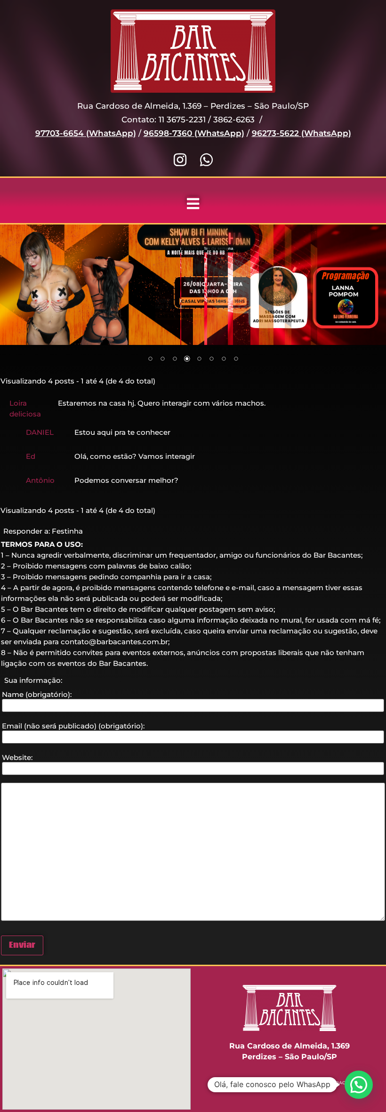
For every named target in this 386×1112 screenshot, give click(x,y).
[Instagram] (180, 159)
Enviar (22, 945)
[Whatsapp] (206, 159)
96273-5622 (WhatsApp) (301, 133)
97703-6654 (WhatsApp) (85, 133)
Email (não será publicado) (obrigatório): (73, 725)
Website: (17, 757)
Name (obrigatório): (37, 694)
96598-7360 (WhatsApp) (194, 133)
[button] (359, 1085)
